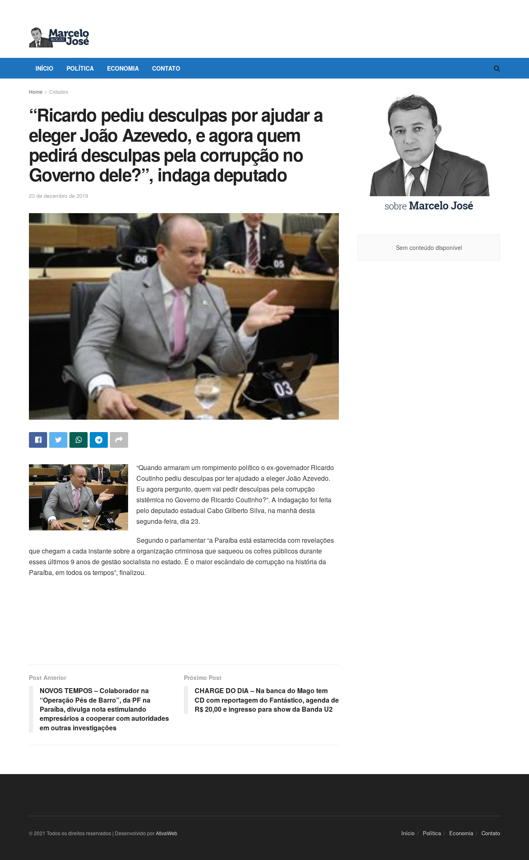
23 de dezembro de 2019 (58, 196)
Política (80, 68)
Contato (166, 68)
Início (44, 68)
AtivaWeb (166, 832)
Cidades (58, 91)
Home (36, 91)
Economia (123, 68)
